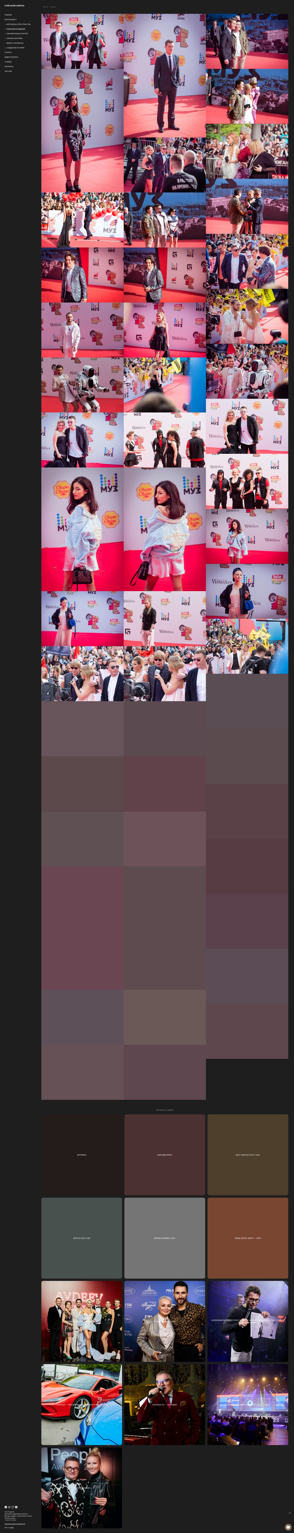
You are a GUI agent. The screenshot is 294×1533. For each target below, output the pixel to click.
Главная (8, 15)
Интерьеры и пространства (19, 24)
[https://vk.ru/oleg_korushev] (16, 1506)
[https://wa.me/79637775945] (9, 1506)
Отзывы (8, 62)
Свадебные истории (15, 48)
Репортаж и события (16, 29)
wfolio (12, 1527)
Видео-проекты (11, 57)
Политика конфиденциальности (15, 1524)
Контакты (9, 66)
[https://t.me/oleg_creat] (6, 1506)
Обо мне (8, 71)
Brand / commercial (15, 43)
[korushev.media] (14, 6)
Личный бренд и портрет (17, 33)
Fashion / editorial (15, 38)
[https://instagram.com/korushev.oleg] (13, 1506)
